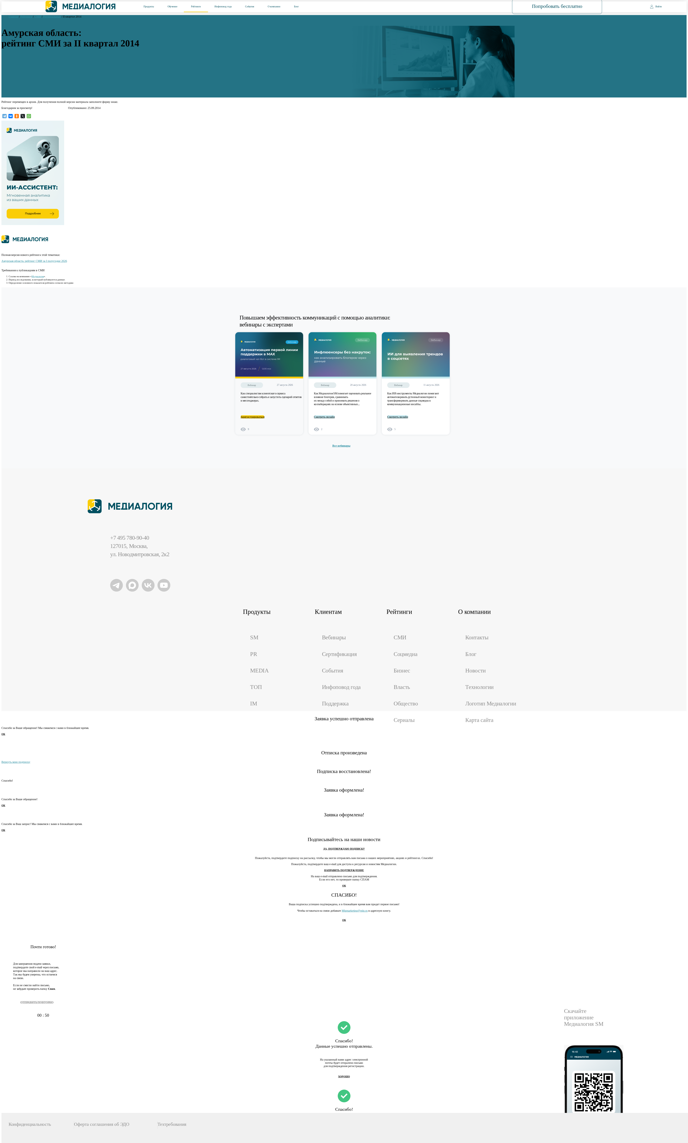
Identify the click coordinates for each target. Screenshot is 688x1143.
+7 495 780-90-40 (129, 538)
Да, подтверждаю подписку (344, 849)
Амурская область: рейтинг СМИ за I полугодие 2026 (34, 261)
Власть (402, 687)
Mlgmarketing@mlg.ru (355, 910)
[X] (23, 116)
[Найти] (486, 6)
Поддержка (335, 703)
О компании (274, 6)
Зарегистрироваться (252, 416)
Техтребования (172, 1124)
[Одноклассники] (17, 116)
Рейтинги (196, 6)
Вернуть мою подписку (15, 761)
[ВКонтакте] (10, 116)
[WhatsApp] (29, 116)
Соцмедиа (405, 654)
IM (253, 703)
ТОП (256, 687)
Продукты (149, 6)
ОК (3, 734)
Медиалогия (38, 276)
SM (254, 637)
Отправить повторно (37, 1002)
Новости (475, 670)
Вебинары (334, 637)
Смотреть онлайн (324, 416)
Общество (406, 703)
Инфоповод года (222, 6)
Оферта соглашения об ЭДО (101, 1124)
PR (253, 654)
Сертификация (339, 654)
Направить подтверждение (344, 870)
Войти (658, 6)
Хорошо (344, 1076)
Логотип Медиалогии (490, 703)
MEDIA (259, 670)
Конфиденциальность (30, 1124)
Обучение (172, 6)
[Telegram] (4, 116)
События (249, 6)
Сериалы (404, 720)
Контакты (476, 637)
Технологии (479, 687)
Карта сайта (479, 720)
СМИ (400, 637)
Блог (296, 6)
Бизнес (402, 670)
